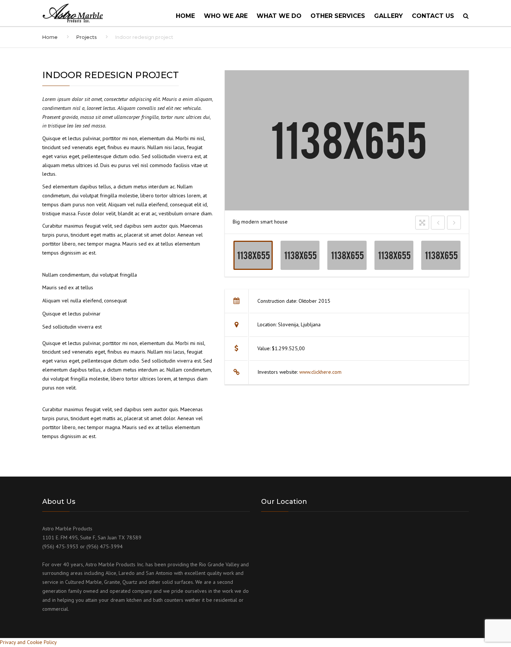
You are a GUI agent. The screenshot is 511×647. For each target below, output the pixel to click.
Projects (86, 37)
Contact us (433, 15)
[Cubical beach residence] (393, 255)
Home (185, 15)
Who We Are (226, 15)
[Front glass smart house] (440, 255)
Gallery (388, 15)
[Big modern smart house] (253, 255)
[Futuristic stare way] (347, 255)
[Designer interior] (299, 255)
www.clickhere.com (320, 372)
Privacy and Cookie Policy (28, 642)
